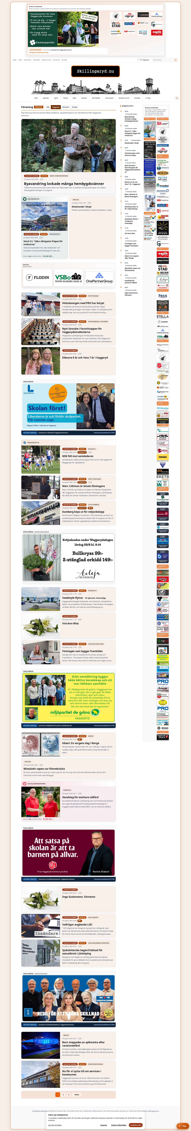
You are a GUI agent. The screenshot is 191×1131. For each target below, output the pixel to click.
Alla (48, 107)
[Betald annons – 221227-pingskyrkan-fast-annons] (163, 377)
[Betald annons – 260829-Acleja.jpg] (150, 129)
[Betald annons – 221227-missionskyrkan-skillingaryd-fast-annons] (163, 371)
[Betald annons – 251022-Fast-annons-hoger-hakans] (163, 173)
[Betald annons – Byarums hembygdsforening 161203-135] (163, 689)
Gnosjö (74, 107)
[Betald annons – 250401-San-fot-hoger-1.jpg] (163, 217)
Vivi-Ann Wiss (130, 233)
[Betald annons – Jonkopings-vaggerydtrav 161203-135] (163, 593)
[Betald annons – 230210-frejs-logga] (163, 296)
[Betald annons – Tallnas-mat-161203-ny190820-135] (163, 131)
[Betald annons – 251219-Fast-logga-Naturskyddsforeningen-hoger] (163, 663)
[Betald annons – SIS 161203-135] (163, 598)
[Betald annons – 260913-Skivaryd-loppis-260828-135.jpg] (150, 149)
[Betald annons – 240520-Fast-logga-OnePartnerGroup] (157, 15)
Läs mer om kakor (55, 1125)
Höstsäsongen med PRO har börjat (132, 154)
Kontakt (64, 60)
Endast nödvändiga (118, 1125)
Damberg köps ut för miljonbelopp (131, 208)
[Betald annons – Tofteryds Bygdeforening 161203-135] (163, 716)
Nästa (77, 1095)
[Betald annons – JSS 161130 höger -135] (163, 437)
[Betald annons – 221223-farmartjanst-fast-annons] (163, 185)
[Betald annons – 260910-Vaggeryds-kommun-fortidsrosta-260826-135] (150, 222)
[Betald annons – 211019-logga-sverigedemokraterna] (163, 527)
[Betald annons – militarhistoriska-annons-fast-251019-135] (163, 657)
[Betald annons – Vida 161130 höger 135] (163, 450)
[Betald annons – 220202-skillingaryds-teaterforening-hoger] (163, 649)
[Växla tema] (177, 98)
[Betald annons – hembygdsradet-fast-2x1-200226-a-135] (163, 722)
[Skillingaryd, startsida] (95, 71)
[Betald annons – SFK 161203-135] (163, 604)
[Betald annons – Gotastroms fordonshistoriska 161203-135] (163, 702)
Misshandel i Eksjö (132, 143)
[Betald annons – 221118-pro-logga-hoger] (163, 709)
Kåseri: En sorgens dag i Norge (132, 257)
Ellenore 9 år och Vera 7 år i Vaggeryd (132, 183)
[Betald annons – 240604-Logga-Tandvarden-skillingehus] (163, 197)
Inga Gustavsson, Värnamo (131, 294)
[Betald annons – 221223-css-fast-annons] (163, 238)
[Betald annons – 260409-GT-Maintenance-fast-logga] (157, 24)
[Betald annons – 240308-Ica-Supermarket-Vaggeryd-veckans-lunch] (163, 150)
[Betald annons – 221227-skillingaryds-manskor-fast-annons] (163, 728)
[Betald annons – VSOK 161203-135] (163, 573)
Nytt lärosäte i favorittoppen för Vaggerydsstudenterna (132, 168)
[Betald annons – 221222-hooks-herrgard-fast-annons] (163, 140)
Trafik (20, 60)
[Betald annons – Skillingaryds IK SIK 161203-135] (163, 579)
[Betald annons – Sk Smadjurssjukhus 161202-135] (163, 162)
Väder (15, 60)
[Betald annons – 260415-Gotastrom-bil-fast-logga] (143, 15)
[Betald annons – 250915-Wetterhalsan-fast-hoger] (143, 32)
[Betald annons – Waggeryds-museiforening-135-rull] (163, 675)
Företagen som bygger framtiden (131, 244)
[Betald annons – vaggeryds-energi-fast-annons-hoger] (163, 737)
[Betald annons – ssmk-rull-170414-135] (163, 630)
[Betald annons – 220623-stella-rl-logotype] (163, 317)
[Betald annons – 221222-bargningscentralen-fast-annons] (163, 415)
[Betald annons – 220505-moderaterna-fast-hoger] (163, 556)
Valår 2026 (36, 60)
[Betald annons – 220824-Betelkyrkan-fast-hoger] (163, 392)
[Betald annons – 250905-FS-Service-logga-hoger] (163, 211)
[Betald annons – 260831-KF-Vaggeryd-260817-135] (150, 234)
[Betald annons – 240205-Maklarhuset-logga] (163, 326)
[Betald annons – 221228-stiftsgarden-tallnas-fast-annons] (116, 16)
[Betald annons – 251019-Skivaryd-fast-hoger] (163, 641)
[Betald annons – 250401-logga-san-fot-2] (163, 228)
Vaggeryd (55, 107)
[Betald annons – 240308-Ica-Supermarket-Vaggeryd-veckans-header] (129, 15)
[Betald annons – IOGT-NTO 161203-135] (163, 669)
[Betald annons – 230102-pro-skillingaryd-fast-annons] (163, 682)
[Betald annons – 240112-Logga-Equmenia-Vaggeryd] (163, 345)
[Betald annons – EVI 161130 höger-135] (163, 472)
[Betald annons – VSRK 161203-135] (163, 611)
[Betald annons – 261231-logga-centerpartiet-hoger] (163, 498)
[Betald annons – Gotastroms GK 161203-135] (163, 617)
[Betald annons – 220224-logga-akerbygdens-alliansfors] (163, 383)
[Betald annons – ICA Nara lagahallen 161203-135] (163, 124)
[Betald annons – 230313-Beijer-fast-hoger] (163, 273)
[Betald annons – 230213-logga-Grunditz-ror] (163, 191)
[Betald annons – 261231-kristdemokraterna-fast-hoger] (163, 541)
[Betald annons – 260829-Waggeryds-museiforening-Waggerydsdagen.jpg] (150, 167)
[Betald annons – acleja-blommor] (163, 280)
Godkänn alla (136, 1125)
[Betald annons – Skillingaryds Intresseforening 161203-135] (163, 696)
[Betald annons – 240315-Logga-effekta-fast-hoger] (163, 168)
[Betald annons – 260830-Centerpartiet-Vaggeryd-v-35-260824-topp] (68, 29)
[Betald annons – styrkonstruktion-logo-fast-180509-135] (163, 431)
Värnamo (65, 107)
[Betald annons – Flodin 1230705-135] (38, 277)
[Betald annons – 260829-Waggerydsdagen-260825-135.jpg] (150, 202)
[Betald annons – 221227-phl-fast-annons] (129, 31)
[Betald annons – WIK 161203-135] (163, 623)
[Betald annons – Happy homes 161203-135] (163, 261)
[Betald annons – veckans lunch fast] (163, 145)
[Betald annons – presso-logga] (163, 457)
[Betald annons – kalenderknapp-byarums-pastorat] (116, 32)
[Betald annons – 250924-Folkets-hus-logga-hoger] (163, 305)
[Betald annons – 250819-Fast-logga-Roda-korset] (163, 286)
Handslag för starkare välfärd (131, 281)
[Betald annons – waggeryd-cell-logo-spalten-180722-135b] (163, 483)
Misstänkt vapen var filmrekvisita (132, 269)
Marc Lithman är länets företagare (131, 195)
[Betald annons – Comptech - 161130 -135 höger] (163, 444)
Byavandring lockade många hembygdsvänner (131, 119)
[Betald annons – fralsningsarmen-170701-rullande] (163, 365)
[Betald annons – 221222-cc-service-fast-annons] (163, 409)
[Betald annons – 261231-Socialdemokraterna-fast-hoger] (163, 514)
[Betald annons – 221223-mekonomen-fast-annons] (163, 420)
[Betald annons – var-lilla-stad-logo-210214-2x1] (116, 24)
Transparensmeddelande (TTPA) (38, 52)
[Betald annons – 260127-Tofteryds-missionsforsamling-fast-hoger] (163, 350)
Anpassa (103, 1125)
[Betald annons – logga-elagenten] (157, 32)
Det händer (27, 60)
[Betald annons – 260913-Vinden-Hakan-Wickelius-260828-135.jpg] (150, 185)
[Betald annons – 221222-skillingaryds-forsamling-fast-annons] (143, 23)
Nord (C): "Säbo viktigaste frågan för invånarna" (132, 133)
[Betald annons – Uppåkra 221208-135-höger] (163, 477)
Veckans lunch (46, 60)
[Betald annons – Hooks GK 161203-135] (163, 586)
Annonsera (56, 60)
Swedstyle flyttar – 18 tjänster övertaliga (132, 221)
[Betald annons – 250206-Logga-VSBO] (68, 277)
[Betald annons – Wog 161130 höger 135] (163, 465)
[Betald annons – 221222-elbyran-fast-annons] (129, 24)
